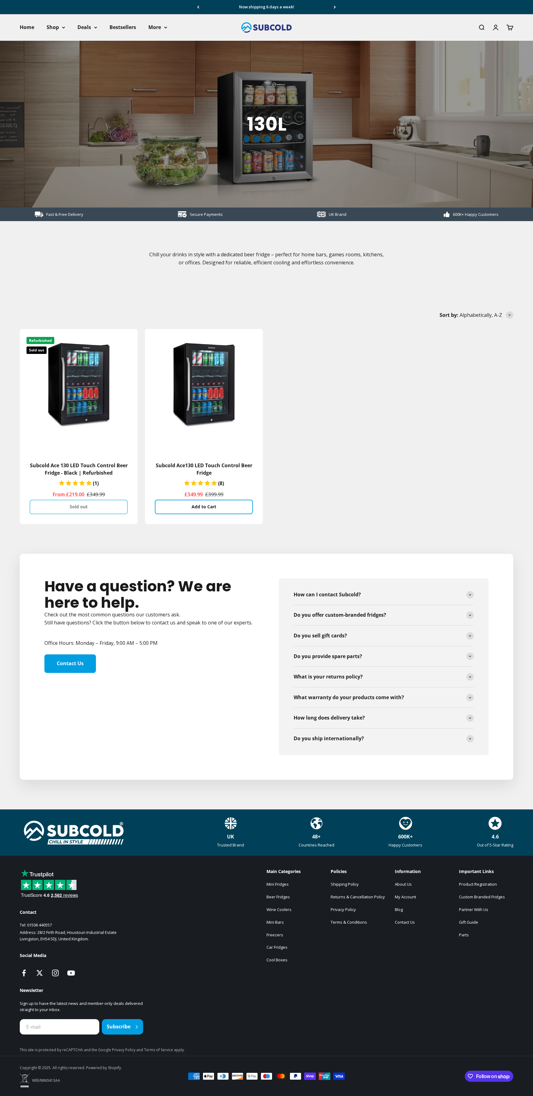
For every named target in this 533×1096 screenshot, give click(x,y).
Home (27, 27)
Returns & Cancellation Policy (358, 897)
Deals (84, 27)
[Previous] (198, 7)
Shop (53, 27)
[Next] (335, 7)
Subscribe (118, 1026)
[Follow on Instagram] (55, 973)
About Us (403, 884)
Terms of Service (159, 1049)
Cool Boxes (276, 960)
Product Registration (478, 884)
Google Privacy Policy (117, 1049)
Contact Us (70, 663)
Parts (464, 935)
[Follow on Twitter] (39, 973)
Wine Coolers (278, 909)
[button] (79, 483)
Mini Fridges (277, 884)
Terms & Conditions (349, 922)
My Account (405, 897)
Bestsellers (122, 27)
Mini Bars (275, 922)
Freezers (274, 935)
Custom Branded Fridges (482, 897)
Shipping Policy (345, 884)
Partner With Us (473, 909)
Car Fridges (276, 947)
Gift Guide (468, 922)
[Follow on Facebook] (24, 973)
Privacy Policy (343, 909)
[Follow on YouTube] (71, 973)
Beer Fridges (278, 897)
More (154, 27)
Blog (399, 909)
